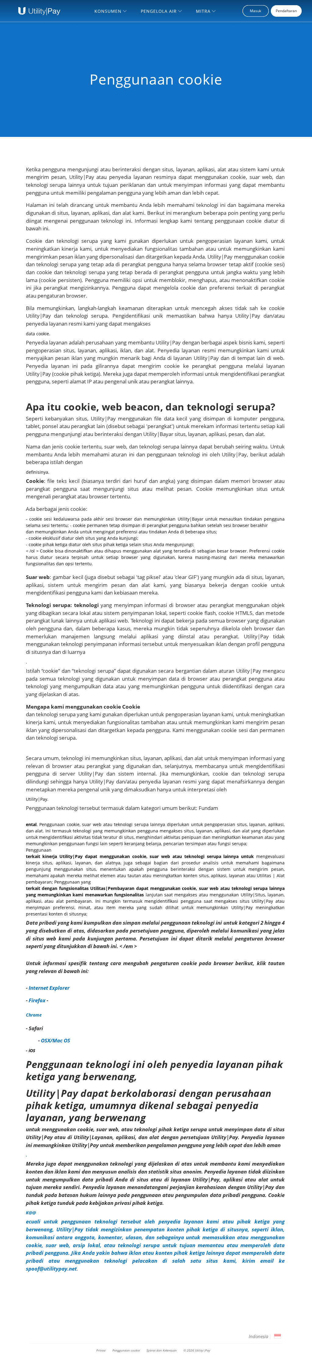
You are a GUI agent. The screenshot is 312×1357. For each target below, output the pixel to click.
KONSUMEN (108, 11)
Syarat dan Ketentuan (162, 1350)
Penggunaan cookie (126, 1350)
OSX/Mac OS (55, 1040)
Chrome (34, 1015)
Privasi (101, 1350)
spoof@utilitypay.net (51, 1268)
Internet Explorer (49, 987)
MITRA (203, 11)
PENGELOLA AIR (159, 11)
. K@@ (155, 1137)
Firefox (37, 1000)
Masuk (255, 10)
